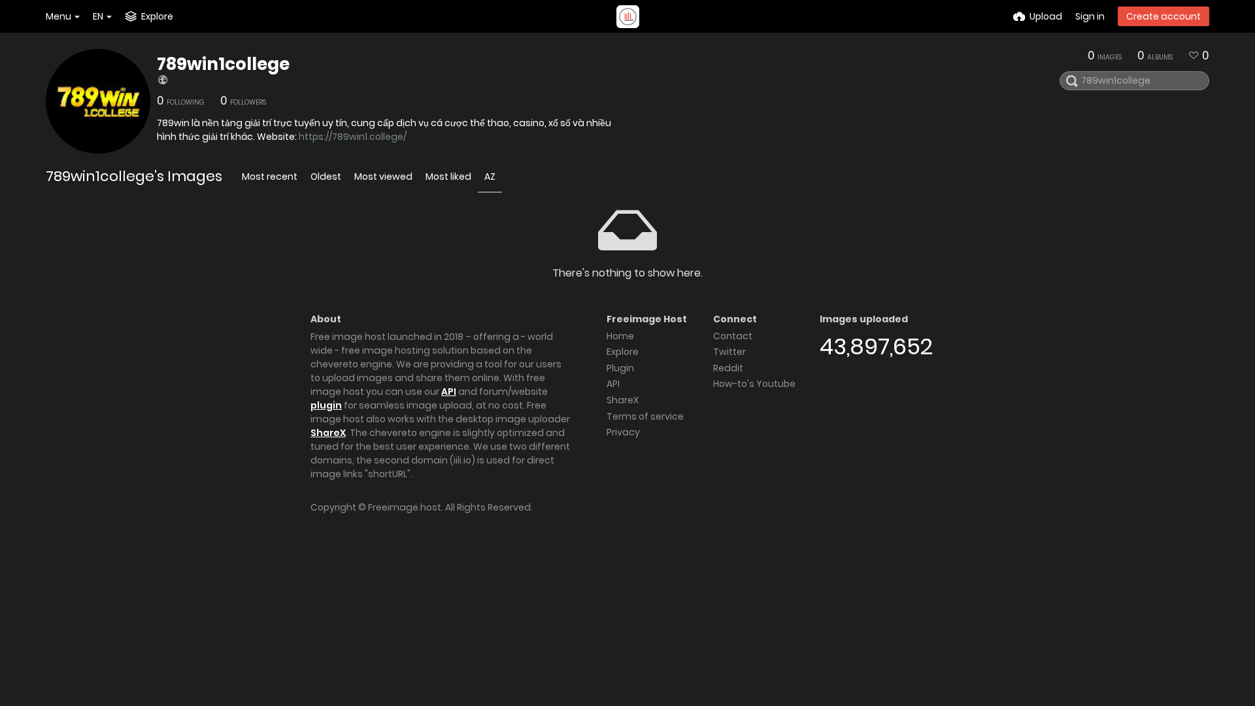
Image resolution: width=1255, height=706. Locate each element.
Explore (623, 351)
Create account (1163, 16)
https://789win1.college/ (353, 136)
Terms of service (645, 416)
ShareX (328, 432)
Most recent (269, 176)
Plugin (620, 368)
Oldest (325, 176)
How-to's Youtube (754, 383)
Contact (732, 336)
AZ (489, 176)
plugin (326, 405)
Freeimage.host (404, 507)
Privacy (623, 432)
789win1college (223, 64)
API (448, 391)
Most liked (448, 176)
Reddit (728, 368)
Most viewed (383, 176)
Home (620, 336)
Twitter (729, 351)
